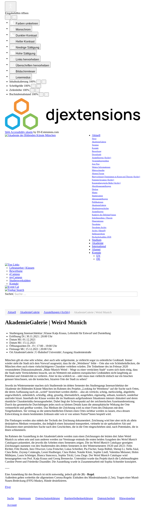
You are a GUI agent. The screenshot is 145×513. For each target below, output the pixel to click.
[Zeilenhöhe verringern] (32, 90)
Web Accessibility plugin (19, 132)
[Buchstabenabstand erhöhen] (46, 94)
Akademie (97, 243)
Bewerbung (96, 151)
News (94, 138)
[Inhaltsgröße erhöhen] (44, 82)
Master (94, 192)
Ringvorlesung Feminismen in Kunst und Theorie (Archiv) (116, 177)
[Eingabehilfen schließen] (14, 17)
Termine (95, 145)
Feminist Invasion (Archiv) (103, 180)
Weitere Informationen (101, 167)
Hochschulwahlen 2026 (101, 237)
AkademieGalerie (99, 142)
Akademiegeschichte (100, 208)
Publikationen (97, 202)
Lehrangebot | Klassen (21, 267)
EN (98, 255)
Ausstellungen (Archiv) (101, 157)
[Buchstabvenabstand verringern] (41, 94)
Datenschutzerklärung (47, 498)
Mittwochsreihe (98, 170)
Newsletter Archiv (99, 227)
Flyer (8, 487)
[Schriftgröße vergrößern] (38, 86)
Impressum (25, 498)
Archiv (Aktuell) (99, 230)
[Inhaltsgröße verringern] (38, 82)
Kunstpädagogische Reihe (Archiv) (106, 183)
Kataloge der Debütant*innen (104, 215)
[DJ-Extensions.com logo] (72, 128)
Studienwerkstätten (20, 280)
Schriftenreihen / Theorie (102, 218)
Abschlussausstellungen (101, 186)
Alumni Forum (98, 173)
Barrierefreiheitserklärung (78, 498)
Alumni (96, 249)
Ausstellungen (97, 211)
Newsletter (96, 224)
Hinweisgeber (127, 498)
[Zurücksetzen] (8, 17)
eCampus (14, 274)
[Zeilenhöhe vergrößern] (37, 90)
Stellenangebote (98, 234)
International (99, 246)
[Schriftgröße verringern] (33, 86)
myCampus (15, 277)
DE (98, 258)
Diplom (95, 189)
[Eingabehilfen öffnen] (10, 6)
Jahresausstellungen (100, 199)
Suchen (9, 293)
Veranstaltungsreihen (100, 161)
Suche (10, 498)
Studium (96, 239)
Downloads (96, 154)
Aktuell (96, 135)
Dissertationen (97, 221)
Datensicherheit (106, 498)
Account (12, 504)
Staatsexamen (97, 196)
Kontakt (95, 148)
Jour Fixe (96, 164)
